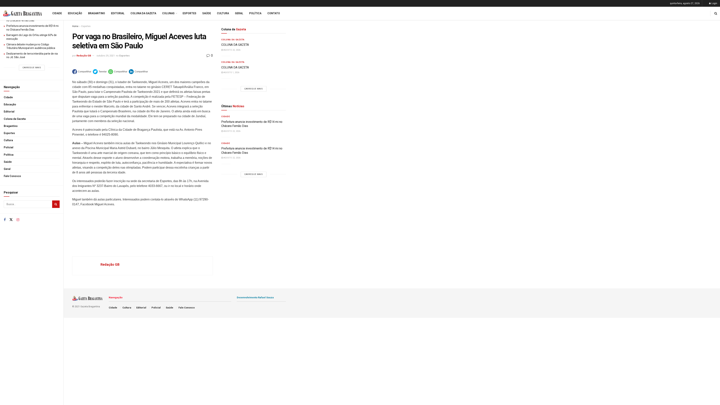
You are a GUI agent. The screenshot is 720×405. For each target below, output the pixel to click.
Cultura (8, 140)
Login (714, 3)
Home (75, 26)
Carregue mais (31, 67)
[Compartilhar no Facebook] (81, 71)
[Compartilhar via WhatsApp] (117, 71)
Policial (8, 147)
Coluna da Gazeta (15, 118)
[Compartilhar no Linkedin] (138, 71)
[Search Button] (56, 204)
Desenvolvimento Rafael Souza (255, 297)
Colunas (168, 13)
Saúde (8, 161)
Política (9, 154)
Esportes (9, 133)
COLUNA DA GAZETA (235, 44)
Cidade (8, 97)
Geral (7, 168)
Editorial (9, 111)
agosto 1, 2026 (231, 72)
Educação (10, 104)
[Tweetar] (100, 71)
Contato (273, 13)
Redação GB (83, 55)
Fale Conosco (12, 176)
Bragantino (11, 126)
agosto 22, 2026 (231, 50)
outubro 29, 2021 (106, 55)
